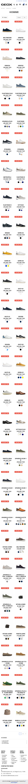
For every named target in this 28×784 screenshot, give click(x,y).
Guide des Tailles (13, 763)
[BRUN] (8, 552)
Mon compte (13, 756)
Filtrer (5, 17)
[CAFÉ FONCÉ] (8, 639)
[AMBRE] (9, 463)
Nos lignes (23, 758)
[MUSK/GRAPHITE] (25, 524)
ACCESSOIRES (5, 743)
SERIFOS (20, 38)
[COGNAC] (21, 405)
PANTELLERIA (7, 458)
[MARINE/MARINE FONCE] (23, 182)
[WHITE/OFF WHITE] (18, 434)
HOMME (4, 738)
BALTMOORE (7, 38)
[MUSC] (19, 465)
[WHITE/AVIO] (19, 154)
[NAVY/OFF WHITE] (8, 210)
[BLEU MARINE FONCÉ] (9, 668)
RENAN (7, 233)
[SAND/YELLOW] (21, 725)
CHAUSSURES (5, 741)
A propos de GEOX (24, 756)
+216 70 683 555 (7, 773)
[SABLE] (6, 43)
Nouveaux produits (4, 756)
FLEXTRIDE (20, 121)
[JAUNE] (8, 266)
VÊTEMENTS (5, 742)
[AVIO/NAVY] (18, 524)
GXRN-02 (21, 233)
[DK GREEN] (9, 611)
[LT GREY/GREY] (7, 581)
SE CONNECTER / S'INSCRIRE (21, 0)
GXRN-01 (21, 372)
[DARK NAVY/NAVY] (23, 434)
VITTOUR (21, 205)
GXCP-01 (7, 289)
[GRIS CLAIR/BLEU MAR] (9, 126)
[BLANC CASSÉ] (7, 70)
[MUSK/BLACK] (24, 725)
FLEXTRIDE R (21, 177)
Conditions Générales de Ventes (4, 762)
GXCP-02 (20, 344)
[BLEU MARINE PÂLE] (7, 611)
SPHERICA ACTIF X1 (20, 518)
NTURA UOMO (7, 547)
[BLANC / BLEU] (7, 349)
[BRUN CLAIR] (21, 70)
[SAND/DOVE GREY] (20, 524)
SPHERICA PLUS (7, 121)
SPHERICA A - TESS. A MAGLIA (7, 575)
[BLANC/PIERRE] (23, 552)
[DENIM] (21, 98)
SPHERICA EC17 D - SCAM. (20, 662)
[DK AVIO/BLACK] (16, 524)
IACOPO (20, 400)
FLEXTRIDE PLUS (7, 93)
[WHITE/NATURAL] (21, 154)
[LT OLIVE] (20, 126)
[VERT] (5, 698)
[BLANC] (21, 43)
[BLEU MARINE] (8, 43)
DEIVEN (20, 316)
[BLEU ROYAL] (6, 266)
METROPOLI (7, 177)
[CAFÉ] (8, 434)
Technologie (24, 759)
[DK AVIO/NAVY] (5, 126)
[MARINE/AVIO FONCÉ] (8, 182)
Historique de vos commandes (14, 759)
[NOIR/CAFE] (20, 609)
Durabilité (23, 761)
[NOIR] (19, 43)
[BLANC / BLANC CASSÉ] (7, 377)
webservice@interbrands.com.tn (10, 775)
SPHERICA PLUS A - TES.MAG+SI (20, 691)
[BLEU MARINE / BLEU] (19, 725)
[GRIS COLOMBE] (20, 552)
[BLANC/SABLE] (20, 182)
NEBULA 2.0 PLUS (20, 720)
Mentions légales (4, 759)
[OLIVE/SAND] (7, 126)
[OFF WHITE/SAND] (20, 434)
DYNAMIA (7, 149)
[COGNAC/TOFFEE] (9, 238)
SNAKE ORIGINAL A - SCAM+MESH (7, 691)
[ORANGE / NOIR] (23, 524)
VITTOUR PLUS (20, 429)
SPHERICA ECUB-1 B (20, 459)
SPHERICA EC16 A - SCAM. (7, 662)
